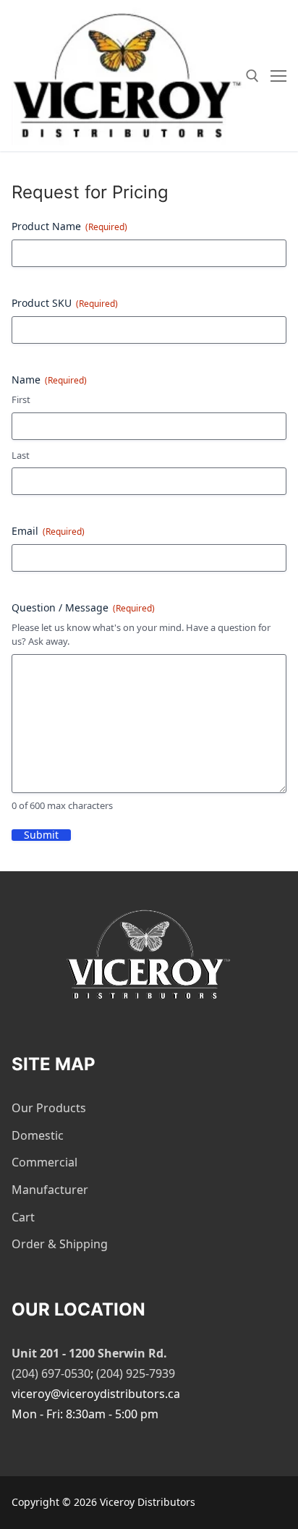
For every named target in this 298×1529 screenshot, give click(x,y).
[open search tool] (252, 75)
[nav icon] (278, 76)
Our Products (49, 1108)
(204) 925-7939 (135, 1373)
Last (21, 455)
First (21, 399)
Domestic (38, 1135)
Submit (41, 835)
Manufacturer (50, 1190)
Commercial (44, 1162)
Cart (23, 1217)
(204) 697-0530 (51, 1373)
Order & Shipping (60, 1244)
